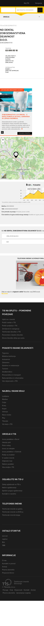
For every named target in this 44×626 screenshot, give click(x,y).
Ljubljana (5, 396)
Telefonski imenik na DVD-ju (12, 512)
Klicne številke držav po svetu (13, 338)
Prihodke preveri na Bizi (23, 212)
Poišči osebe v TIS (9, 322)
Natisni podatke (8, 464)
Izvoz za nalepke (8, 448)
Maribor (5, 399)
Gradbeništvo (7, 372)
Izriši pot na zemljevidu (9, 61)
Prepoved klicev (8, 573)
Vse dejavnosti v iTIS (10, 381)
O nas (4, 560)
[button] (6, 3)
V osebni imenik (8, 458)
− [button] (3, 143)
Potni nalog (6, 445)
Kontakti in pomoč (9, 563)
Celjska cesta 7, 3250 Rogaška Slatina (10, 57)
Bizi (3, 542)
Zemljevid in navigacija (10, 328)
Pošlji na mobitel (8, 455)
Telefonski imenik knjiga (11, 515)
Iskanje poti (6, 442)
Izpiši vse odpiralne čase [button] (12, 71)
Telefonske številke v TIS (11, 332)
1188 (3, 545)
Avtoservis (6, 359)
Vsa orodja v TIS (8, 467)
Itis (1, 25)
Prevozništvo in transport (11, 375)
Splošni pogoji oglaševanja (12, 490)
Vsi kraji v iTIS (7, 424)
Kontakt (26, 590)
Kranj (4, 405)
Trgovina (5, 353)
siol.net (5, 536)
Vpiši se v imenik (8, 319)
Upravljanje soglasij (23, 593)
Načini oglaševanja (9, 487)
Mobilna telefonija (9, 356)
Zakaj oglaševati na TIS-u (11, 484)
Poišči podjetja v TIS (9, 325)
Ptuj (3, 418)
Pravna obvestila (8, 569)
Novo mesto (6, 415)
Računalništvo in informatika (12, 378)
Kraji (11, 590)
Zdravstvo (5, 362)
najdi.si (4, 539)
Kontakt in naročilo (9, 494)
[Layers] (3, 175)
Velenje (5, 411)
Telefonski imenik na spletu (12, 509)
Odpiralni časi (7, 461)
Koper (4, 408)
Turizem (5, 368)
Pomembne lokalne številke (12, 335)
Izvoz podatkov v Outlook (11, 451)
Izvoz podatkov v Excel (10, 439)
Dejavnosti (18, 590)
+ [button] (3, 139)
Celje (4, 402)
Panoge (5, 590)
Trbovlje (5, 421)
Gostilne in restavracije (10, 365)
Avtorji (4, 566)
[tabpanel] (16, 111)
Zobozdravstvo (10, 25)
